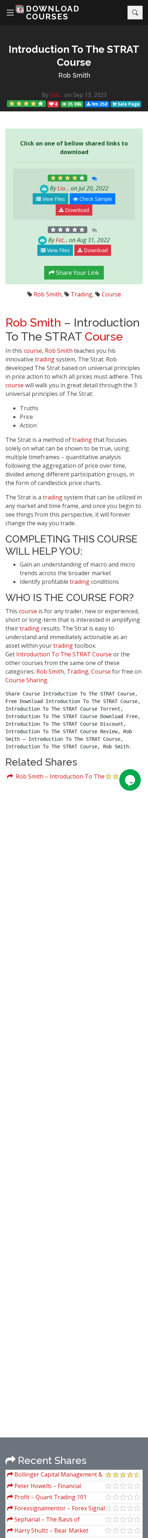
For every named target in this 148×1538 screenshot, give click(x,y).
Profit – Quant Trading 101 (50, 1497)
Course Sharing (26, 680)
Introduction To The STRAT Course (64, 654)
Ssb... (56, 95)
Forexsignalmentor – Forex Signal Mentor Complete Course (56, 1509)
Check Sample (95, 198)
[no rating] (67, 229)
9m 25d (99, 104)
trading (45, 359)
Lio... (63, 188)
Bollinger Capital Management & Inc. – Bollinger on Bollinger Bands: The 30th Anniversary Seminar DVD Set (55, 1475)
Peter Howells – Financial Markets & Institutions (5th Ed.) (49, 1487)
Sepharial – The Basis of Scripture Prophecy (43, 1520)
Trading (81, 294)
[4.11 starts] (26, 103)
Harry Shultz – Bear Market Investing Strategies (47, 1531)
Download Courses (53, 12)
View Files (53, 198)
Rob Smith (74, 75)
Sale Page (128, 104)
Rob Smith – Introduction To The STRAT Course (56, 777)
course (33, 351)
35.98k (74, 104)
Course (111, 294)
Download (76, 210)
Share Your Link (77, 273)
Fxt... (62, 240)
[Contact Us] (130, 780)
